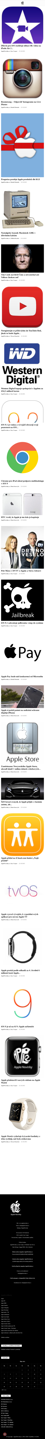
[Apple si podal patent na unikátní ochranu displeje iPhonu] (22, 696)
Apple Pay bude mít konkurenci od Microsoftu (22, 676)
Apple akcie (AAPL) (5, 1321)
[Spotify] (27, 1287)
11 (40, 1374)
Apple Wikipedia (5, 1307)
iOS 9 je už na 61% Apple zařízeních (17, 1026)
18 (40, 1378)
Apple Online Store (5, 1319)
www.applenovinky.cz (24, 1223)
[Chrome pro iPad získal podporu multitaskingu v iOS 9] (22, 457)
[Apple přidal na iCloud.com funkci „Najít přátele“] (22, 834)
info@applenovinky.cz (24, 1225)
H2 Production (25, 1232)
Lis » (5, 1389)
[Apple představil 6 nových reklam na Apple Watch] (22, 1056)
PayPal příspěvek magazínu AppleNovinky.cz (22, 1266)
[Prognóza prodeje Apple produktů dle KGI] (22, 145)
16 (28, 1378)
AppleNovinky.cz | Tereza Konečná (10, 336)
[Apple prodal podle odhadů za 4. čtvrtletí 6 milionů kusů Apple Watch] (22, 947)
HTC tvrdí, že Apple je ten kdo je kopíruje (20, 517)
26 (4, 1386)
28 (16, 1386)
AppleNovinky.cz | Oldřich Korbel (10, 238)
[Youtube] (36, 1287)
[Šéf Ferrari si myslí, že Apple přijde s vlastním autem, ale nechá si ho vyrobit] (22, 789)
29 (22, 1386)
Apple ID (3, 1300)
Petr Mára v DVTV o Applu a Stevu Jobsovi (21, 571)
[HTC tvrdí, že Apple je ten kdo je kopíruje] (22, 503)
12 (4, 1378)
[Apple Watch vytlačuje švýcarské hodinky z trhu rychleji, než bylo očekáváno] (22, 1113)
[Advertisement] (22, 1170)
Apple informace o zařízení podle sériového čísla (11, 1332)
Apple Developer (4, 1310)
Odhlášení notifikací (5, 1349)
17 (34, 1378)
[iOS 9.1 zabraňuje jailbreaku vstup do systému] (22, 600)
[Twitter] (31, 1287)
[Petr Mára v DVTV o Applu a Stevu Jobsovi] (22, 547)
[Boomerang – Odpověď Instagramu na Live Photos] (22, 78)
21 (16, 1382)
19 (4, 1382)
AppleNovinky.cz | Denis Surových (10, 486)
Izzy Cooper (26, 1235)
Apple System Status (5, 1323)
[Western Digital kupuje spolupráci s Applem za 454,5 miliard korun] (22, 364)
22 (22, 1382)
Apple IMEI (3, 1303)
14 (16, 1378)
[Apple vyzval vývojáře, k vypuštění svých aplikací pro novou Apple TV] (22, 890)
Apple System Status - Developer (8, 1328)
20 (10, 1382)
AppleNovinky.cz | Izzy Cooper (9, 51)
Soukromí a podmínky (15, 1349)
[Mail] (23, 1287)
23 (28, 1382)
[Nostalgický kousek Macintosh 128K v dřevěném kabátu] (22, 209)
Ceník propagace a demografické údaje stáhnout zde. (22, 1278)
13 (10, 1378)
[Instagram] (14, 1287)
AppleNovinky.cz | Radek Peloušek (10, 107)
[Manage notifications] (5, 1434)
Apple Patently (4, 1305)
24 (34, 1382)
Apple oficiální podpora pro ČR (8, 1326)
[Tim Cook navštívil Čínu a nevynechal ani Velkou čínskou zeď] (22, 258)
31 (34, 1386)
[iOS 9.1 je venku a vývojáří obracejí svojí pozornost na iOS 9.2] (22, 411)
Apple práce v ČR (5, 1312)
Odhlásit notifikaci (5, 1337)
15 (22, 1378)
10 (34, 1374)
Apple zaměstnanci (5, 1314)
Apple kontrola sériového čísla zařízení (9, 1330)
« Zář (2, 1389)
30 (28, 1386)
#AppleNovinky (24, 1228)
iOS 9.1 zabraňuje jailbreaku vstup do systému (22, 623)
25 (40, 1382)
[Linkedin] (18, 1287)
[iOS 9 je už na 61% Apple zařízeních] (22, 1003)
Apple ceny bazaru (5, 1316)
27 (10, 1386)
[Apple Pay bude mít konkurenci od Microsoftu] (22, 653)
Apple (2, 1298)
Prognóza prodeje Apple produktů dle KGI (20, 179)
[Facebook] (9, 1287)
